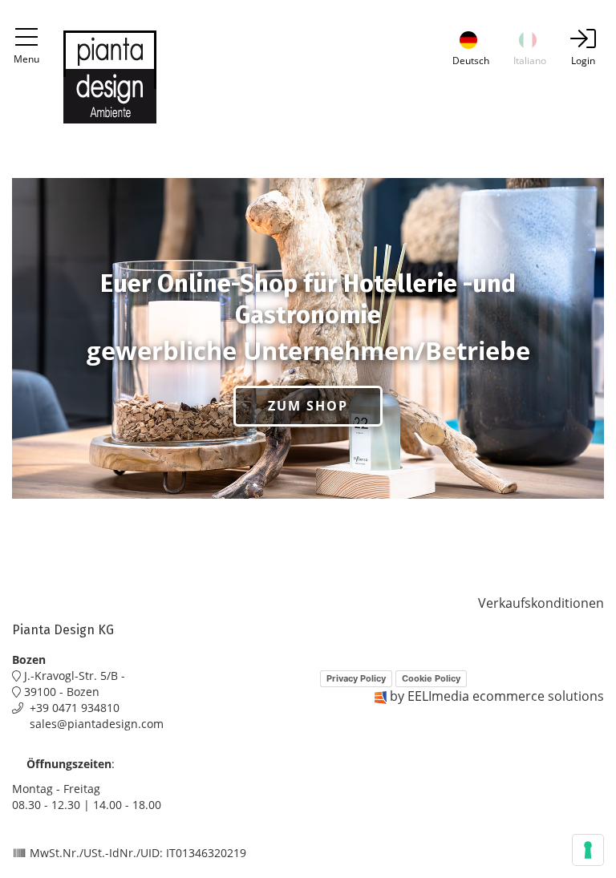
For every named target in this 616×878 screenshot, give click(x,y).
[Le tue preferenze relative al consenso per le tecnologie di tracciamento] (588, 850)
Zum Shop (307, 406)
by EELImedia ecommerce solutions (497, 696)
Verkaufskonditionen (541, 603)
